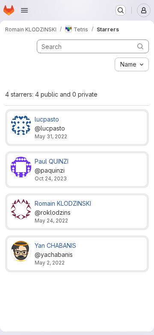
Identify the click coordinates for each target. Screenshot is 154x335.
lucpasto (47, 119)
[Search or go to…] (121, 10)
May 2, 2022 (50, 262)
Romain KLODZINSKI (63, 203)
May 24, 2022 (51, 220)
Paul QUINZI (51, 161)
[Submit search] (140, 46)
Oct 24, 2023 (51, 178)
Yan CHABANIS (55, 245)
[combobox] (132, 64)
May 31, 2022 (51, 136)
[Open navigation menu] (24, 10)
